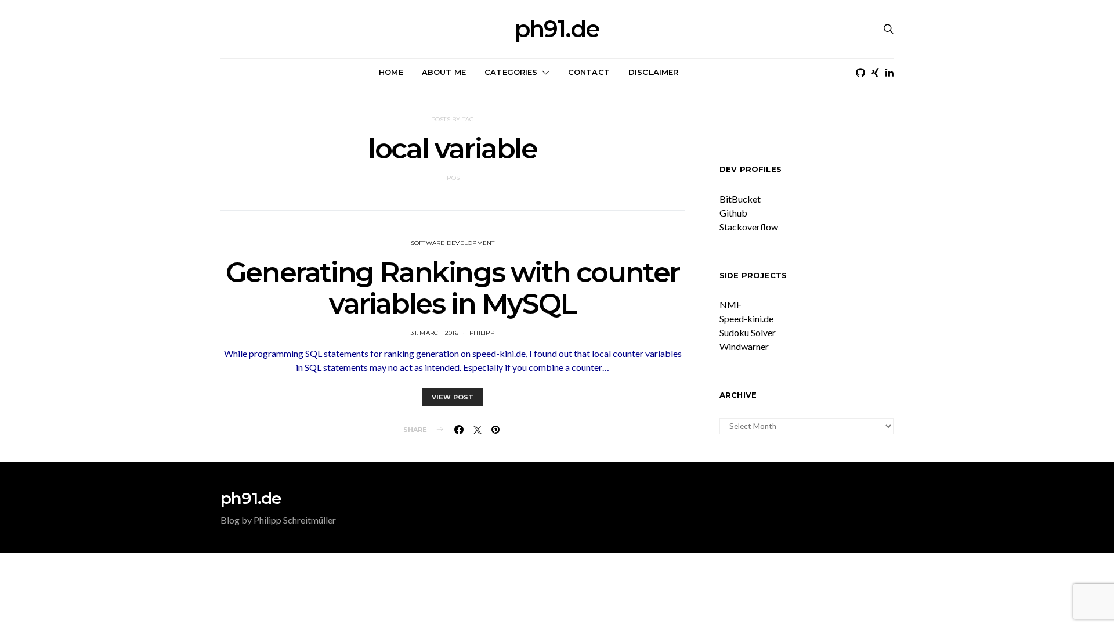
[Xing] (875, 72)
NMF (730, 304)
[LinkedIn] (889, 72)
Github (733, 212)
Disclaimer (653, 72)
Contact (589, 72)
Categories (511, 72)
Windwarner (744, 346)
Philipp (481, 333)
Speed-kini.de (746, 318)
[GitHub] (860, 72)
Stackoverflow (748, 226)
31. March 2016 (434, 333)
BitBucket (740, 198)
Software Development (453, 243)
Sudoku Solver (747, 332)
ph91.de (557, 29)
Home (391, 72)
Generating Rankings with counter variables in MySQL (452, 287)
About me (444, 72)
